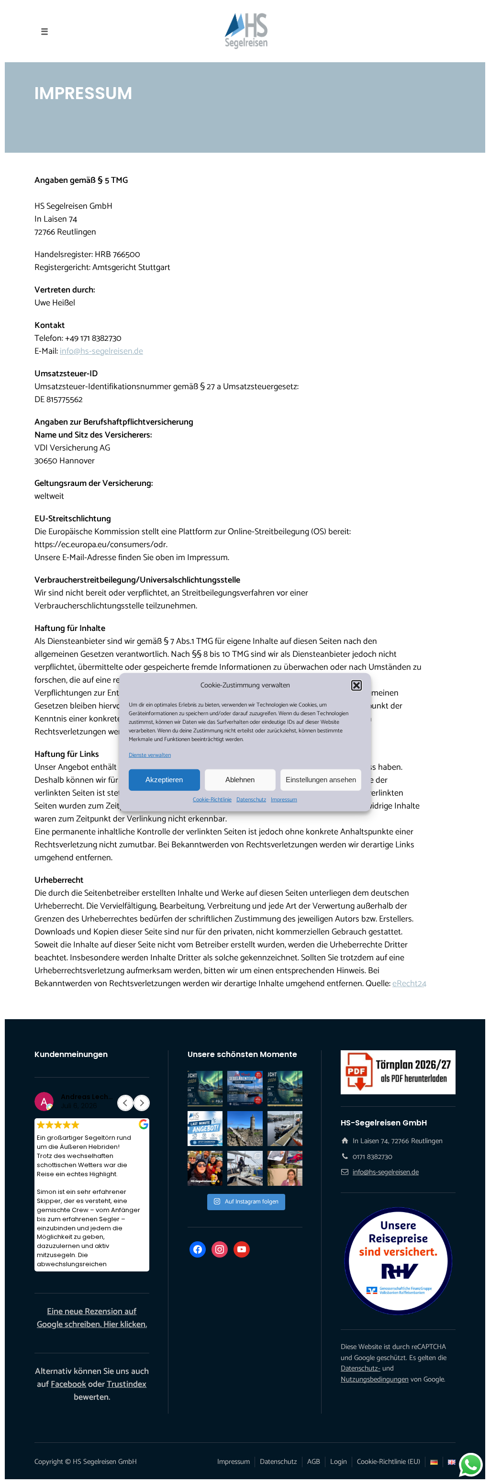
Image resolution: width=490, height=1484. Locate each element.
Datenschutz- (360, 1368)
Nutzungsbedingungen (375, 1379)
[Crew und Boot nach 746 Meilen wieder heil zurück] (205, 1168)
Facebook (68, 1384)
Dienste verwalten (150, 755)
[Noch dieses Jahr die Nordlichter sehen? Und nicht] (205, 1088)
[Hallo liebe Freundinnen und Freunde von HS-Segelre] (284, 1088)
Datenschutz (251, 799)
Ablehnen (240, 780)
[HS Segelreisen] (245, 31)
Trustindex (126, 1384)
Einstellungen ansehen (321, 780)
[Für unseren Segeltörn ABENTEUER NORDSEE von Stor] (205, 1128)
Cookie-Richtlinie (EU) (388, 1462)
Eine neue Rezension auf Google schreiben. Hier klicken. (92, 1318)
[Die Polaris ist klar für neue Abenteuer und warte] (284, 1128)
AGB (313, 1462)
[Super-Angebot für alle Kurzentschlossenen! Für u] (244, 1088)
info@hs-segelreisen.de (101, 351)
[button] (356, 685)
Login (338, 1462)
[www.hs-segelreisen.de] (284, 1168)
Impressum (284, 799)
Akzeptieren (164, 780)
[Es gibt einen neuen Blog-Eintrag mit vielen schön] (244, 1128)
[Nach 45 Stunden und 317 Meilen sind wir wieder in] (244, 1168)
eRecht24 (409, 984)
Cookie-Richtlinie (212, 799)
